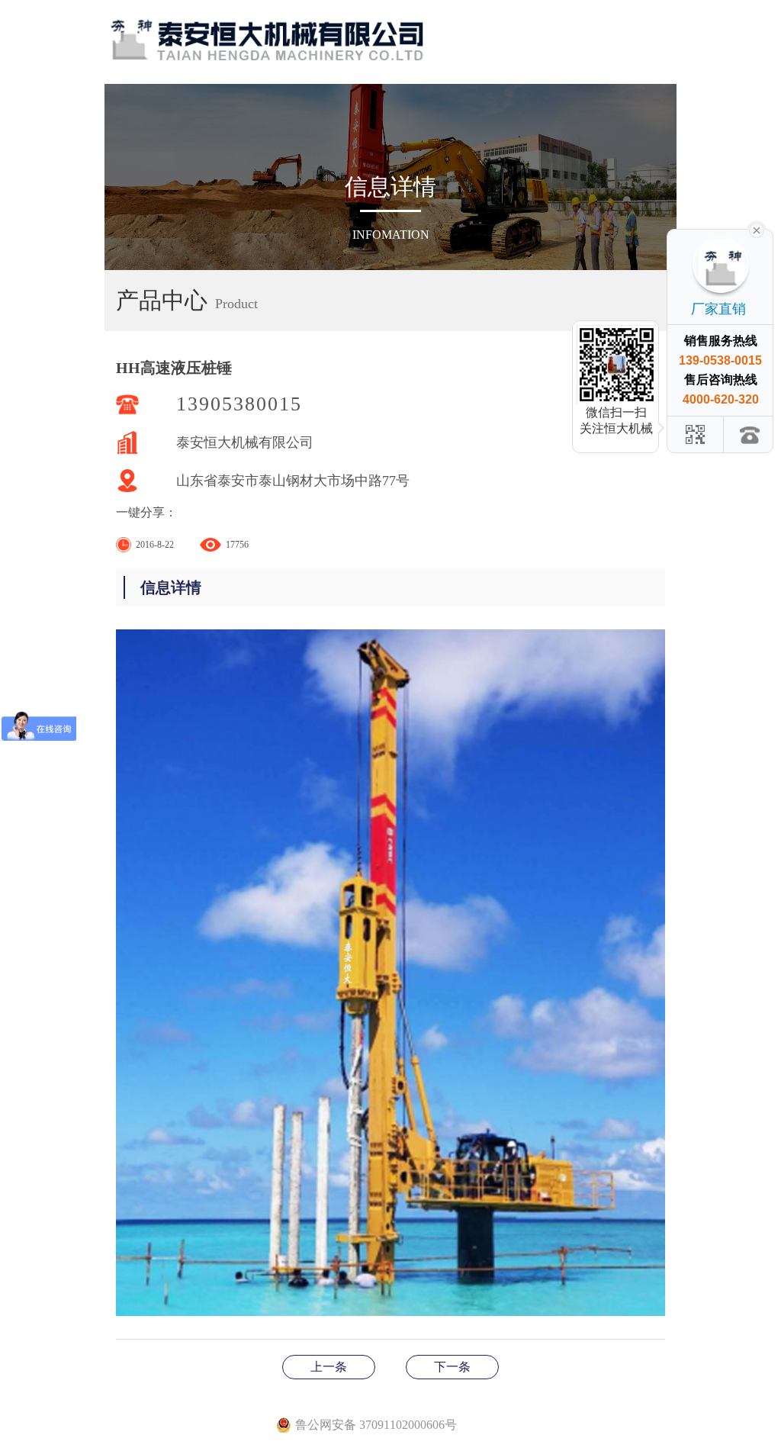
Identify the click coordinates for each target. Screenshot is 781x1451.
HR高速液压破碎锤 (328, 1366)
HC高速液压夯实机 (452, 1366)
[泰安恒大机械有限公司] (268, 30)
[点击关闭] (756, 229)
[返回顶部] (750, 434)
